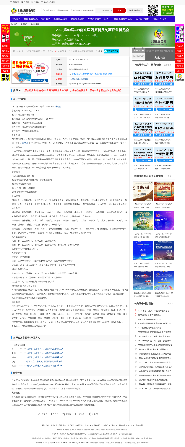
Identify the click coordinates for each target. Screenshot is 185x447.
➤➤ (91, 74)
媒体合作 (54, 425)
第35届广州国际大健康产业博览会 (153, 349)
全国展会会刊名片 (123, 19)
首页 (15, 24)
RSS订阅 (131, 425)
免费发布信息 (159, 19)
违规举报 (139, 425)
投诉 (56, 414)
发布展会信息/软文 (50, 2)
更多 (170, 176)
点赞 (44, 414)
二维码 (36, 2)
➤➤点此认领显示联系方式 (78, 79)
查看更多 (168, 65)
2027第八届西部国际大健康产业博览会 (154, 323)
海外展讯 (45, 19)
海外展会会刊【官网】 (99, 19)
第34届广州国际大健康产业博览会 (153, 380)
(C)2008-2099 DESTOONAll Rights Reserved (71, 443)
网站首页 (16, 19)
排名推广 (105, 425)
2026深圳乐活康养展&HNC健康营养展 (155, 358)
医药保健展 (35, 24)
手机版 (26, 2)
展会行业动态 (60, 19)
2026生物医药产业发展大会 (149, 328)
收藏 (68, 414)
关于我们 (71, 425)
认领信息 (62, 425)
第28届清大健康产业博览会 (149, 315)
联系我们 (79, 425)
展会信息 (24, 24)
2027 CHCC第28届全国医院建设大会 (155, 362)
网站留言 (122, 425)
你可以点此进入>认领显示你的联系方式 (45, 349)
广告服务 (114, 425)
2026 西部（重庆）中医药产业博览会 (153, 311)
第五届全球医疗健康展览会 (149, 319)
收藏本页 (16, 2)
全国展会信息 (31, 19)
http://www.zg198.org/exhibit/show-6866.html (85, 84)
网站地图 (96, 425)
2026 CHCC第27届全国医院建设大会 (155, 388)
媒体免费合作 (142, 19)
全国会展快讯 (77, 19)
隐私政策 (88, 425)
